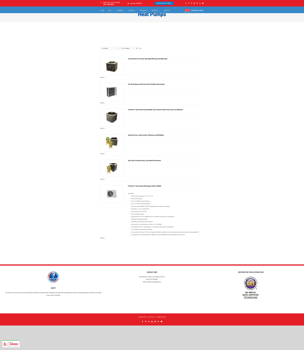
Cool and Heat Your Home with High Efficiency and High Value (147, 59)
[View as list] (140, 48)
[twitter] (191, 3)
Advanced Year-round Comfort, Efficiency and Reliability (146, 135)
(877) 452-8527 (108, 4)
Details (103, 77)
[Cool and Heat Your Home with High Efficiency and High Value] (112, 66)
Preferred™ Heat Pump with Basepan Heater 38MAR (144, 186)
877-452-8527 (154, 279)
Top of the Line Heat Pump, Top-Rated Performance (144, 160)
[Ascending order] (118, 48)
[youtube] (202, 3)
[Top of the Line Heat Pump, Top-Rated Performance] (112, 168)
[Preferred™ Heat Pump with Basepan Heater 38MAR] (112, 194)
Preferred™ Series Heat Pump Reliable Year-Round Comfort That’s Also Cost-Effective (155, 109)
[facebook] (185, 3)
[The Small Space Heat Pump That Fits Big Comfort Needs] (112, 92)
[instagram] (197, 3)
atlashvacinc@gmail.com (154, 282)
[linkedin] (194, 3)
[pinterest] (188, 3)
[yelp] (200, 3)
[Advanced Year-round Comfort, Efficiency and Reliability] (112, 143)
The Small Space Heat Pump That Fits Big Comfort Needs (146, 84)
